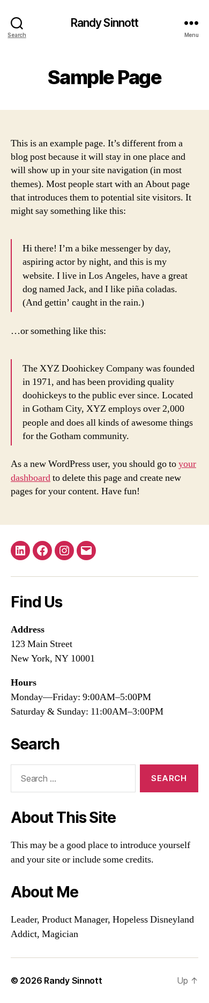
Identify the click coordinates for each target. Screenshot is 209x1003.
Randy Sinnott (105, 22)
